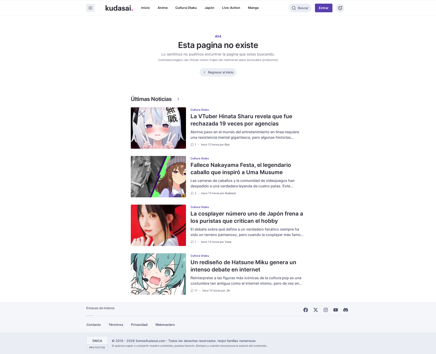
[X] (316, 310)
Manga (253, 8)
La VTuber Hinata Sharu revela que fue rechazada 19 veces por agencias (241, 120)
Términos (116, 324)
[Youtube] (336, 310)
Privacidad (139, 324)
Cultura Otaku (186, 8)
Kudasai (230, 193)
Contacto (94, 324)
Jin (228, 290)
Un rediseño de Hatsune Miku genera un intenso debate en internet (243, 266)
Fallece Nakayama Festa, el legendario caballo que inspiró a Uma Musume (241, 169)
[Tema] (340, 8)
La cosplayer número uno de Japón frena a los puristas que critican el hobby (247, 217)
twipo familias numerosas (237, 341)
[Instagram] (326, 310)
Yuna (228, 242)
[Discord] (346, 310)
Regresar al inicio (220, 72)
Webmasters (165, 324)
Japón (209, 8)
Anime (163, 8)
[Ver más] (178, 99)
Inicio (145, 8)
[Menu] (90, 8)
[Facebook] (306, 310)
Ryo (227, 144)
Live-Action (231, 8)
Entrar (324, 8)
